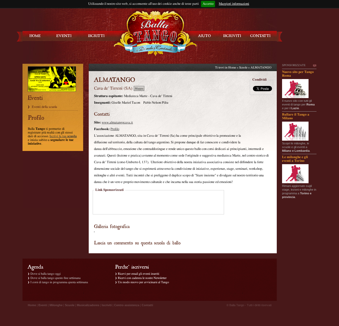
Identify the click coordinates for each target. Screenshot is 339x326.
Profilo (114, 129)
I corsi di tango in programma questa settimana (59, 282)
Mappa (139, 88)
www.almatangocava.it (117, 122)
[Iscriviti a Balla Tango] (232, 36)
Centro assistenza (126, 305)
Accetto (208, 4)
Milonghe (56, 305)
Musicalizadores (88, 305)
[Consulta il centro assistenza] (204, 36)
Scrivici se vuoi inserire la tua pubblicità (314, 66)
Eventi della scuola (44, 107)
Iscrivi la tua (63, 136)
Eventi (42, 305)
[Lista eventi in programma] (64, 36)
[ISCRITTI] (96, 36)
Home (232, 67)
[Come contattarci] (260, 36)
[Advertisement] (158, 203)
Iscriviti (107, 305)
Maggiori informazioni (234, 4)
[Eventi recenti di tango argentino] (35, 36)
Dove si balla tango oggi (45, 273)
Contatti (147, 305)
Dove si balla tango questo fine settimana (55, 277)
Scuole (243, 67)
